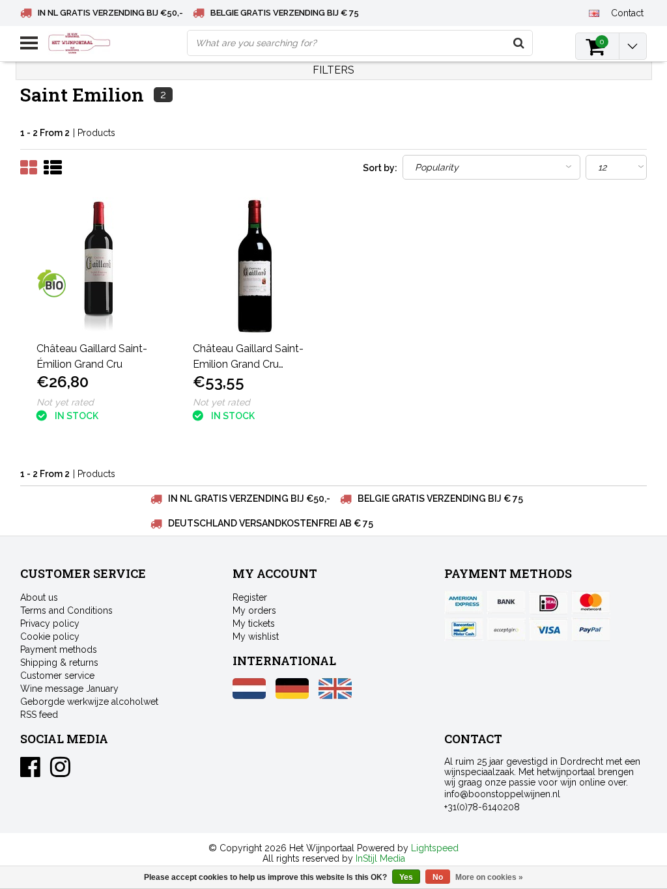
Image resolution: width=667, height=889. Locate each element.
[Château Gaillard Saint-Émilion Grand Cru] (99, 266)
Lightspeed (435, 848)
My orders (254, 610)
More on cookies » (489, 877)
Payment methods (58, 649)
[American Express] (463, 602)
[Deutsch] (292, 696)
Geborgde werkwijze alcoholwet (89, 701)
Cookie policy (49, 636)
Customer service (57, 675)
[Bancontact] (463, 629)
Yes (406, 877)
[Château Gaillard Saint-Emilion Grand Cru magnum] (255, 266)
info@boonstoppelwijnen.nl (502, 794)
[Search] (519, 43)
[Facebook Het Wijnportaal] (30, 772)
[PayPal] (506, 629)
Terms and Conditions (66, 610)
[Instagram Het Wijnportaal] (60, 772)
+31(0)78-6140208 (482, 807)
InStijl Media (380, 858)
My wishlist (256, 636)
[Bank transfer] (506, 602)
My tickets (254, 623)
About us (39, 597)
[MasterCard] (590, 602)
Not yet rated (65, 402)
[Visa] (548, 629)
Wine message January (69, 688)
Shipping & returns (59, 662)
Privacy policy (49, 623)
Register (250, 597)
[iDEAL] (548, 602)
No (438, 877)
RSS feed (39, 714)
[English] (594, 12)
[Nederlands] (249, 696)
